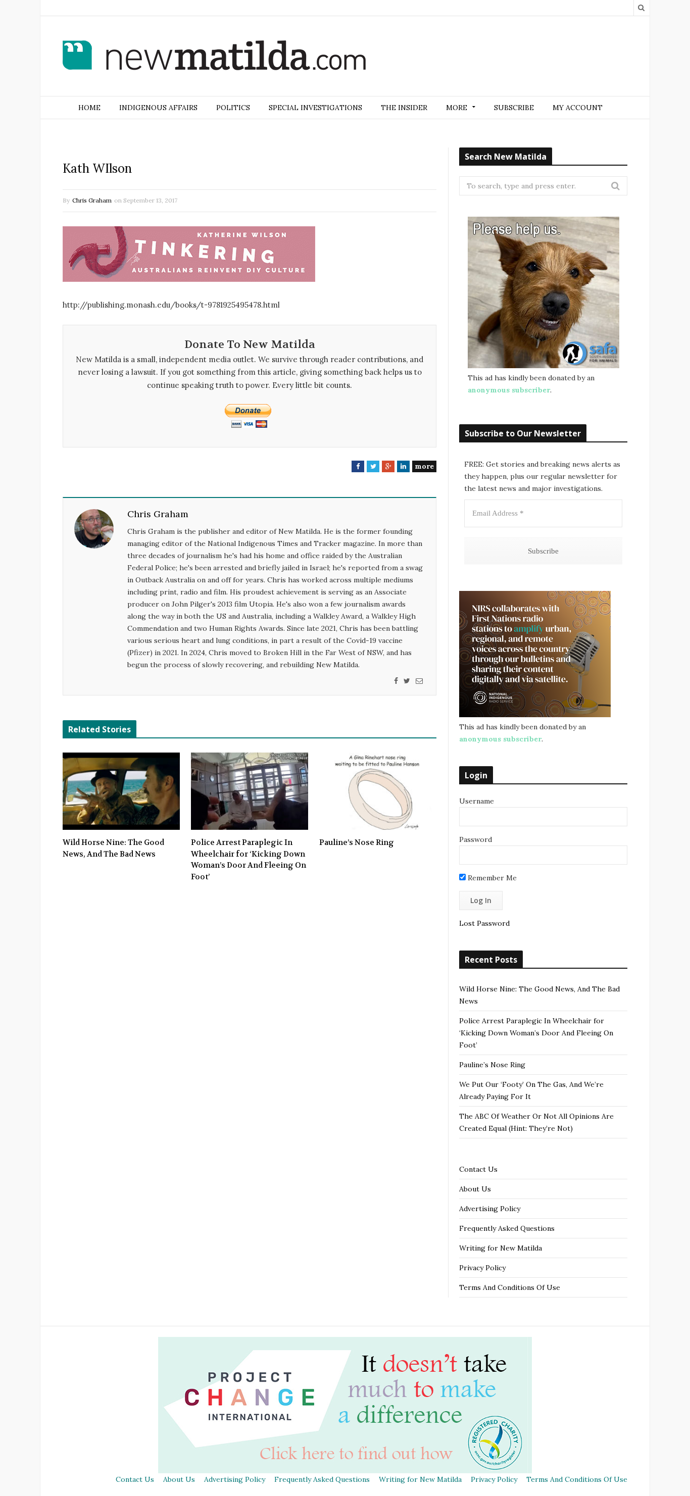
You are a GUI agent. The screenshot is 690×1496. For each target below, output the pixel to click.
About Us (475, 1188)
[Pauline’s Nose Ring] (377, 791)
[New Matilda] (214, 57)
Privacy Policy (482, 1267)
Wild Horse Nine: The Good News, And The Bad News (113, 848)
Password (475, 839)
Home (89, 107)
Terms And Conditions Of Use (509, 1287)
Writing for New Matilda (500, 1248)
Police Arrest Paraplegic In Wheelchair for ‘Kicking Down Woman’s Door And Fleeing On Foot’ (248, 859)
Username (476, 801)
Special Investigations (315, 107)
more (424, 466)
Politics (233, 107)
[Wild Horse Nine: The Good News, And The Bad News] (121, 791)
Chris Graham (92, 200)
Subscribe (514, 107)
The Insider (404, 107)
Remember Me (491, 877)
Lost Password (484, 923)
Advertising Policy (489, 1208)
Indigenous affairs (158, 107)
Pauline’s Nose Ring (356, 842)
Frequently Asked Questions (507, 1228)
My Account (578, 107)
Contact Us (478, 1169)
